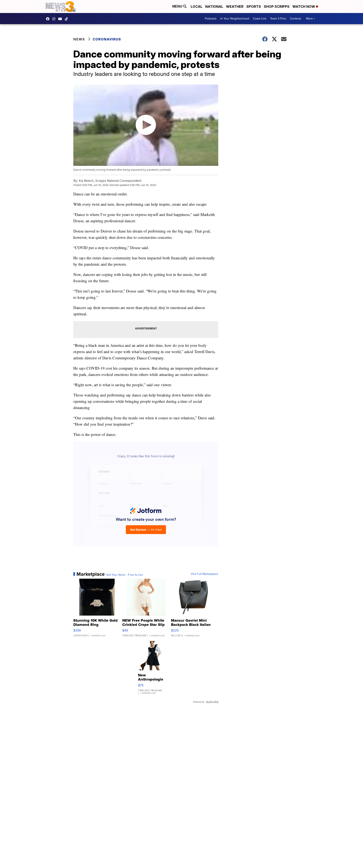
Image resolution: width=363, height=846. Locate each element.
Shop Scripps (276, 6)
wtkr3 (54, 19)
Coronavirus (107, 39)
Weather (234, 6)
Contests (295, 18)
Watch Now (304, 6)
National (214, 6)
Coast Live (259, 18)
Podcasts (211, 18)
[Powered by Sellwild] (212, 701)
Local (196, 6)
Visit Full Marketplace (204, 574)
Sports (253, 6)
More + (310, 18)
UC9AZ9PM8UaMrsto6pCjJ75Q (61, 19)
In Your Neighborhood (234, 18)
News (79, 39)
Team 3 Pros (278, 18)
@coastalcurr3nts (67, 19)
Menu (177, 6)
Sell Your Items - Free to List (124, 574)
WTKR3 (48, 19)
